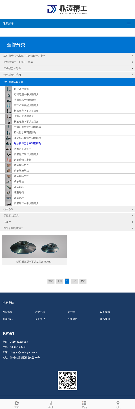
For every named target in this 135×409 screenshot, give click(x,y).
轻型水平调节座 (22, 148)
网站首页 (7, 311)
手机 (50, 407)
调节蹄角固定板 (22, 159)
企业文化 (40, 318)
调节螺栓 (19, 181)
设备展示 (105, 311)
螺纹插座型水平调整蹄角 (27, 143)
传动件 (7, 221)
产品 (84, 407)
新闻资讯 (7, 318)
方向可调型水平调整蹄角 (27, 127)
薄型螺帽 (19, 192)
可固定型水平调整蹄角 (26, 94)
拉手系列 (8, 209)
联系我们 (105, 318)
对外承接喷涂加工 (13, 228)
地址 (118, 407)
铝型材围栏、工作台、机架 (18, 62)
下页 (74, 281)
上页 (59, 281)
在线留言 (72, 318)
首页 (51, 281)
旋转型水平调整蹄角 (25, 132)
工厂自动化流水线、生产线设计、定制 (24, 55)
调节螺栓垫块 (21, 165)
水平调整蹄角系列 (13, 82)
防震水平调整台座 (24, 116)
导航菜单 (8, 23)
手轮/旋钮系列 (11, 215)
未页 (83, 281)
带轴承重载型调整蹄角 (26, 105)
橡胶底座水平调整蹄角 (26, 110)
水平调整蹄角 (21, 88)
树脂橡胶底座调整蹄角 (26, 154)
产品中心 (40, 311)
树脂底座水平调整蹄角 (26, 203)
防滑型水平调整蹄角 (25, 99)
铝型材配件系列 (12, 74)
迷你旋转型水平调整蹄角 (27, 138)
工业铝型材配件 (12, 68)
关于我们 (72, 311)
